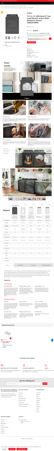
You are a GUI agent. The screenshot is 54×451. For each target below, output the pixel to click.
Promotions (21, 396)
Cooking (2, 419)
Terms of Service (22, 400)
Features (7, 265)
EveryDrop (38, 406)
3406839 (4, 343)
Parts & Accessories (4, 427)
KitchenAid (38, 392)
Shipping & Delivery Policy (36, 36)
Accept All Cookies (22, 449)
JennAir (37, 396)
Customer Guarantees (23, 406)
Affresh (37, 410)
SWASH (37, 408)
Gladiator (38, 400)
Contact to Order (31, 42)
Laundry (2, 425)
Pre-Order (3, 433)
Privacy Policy (21, 402)
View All (37, 411)
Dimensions (33, 265)
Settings (4, 449)
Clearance (3, 431)
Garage (2, 429)
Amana (37, 404)
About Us (20, 394)
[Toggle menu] (52, 3)
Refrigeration (3, 423)
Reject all (12, 449)
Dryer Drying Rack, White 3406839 (6, 342)
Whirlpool (38, 394)
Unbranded (38, 398)
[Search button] (50, 3)
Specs (20, 265)
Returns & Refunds (22, 398)
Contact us (21, 392)
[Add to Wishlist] (50, 38)
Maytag (37, 402)
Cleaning (2, 421)
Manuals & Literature (46, 265)
